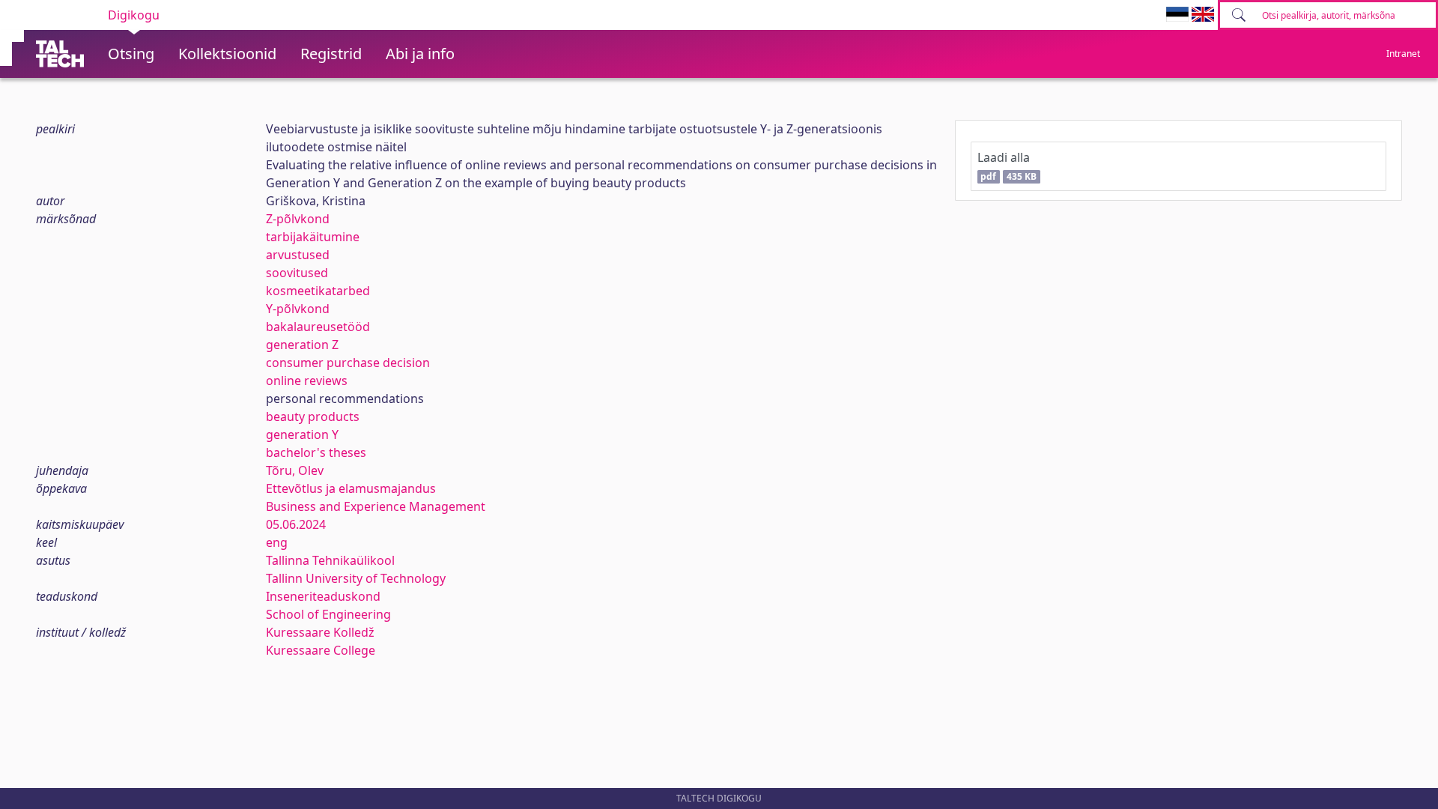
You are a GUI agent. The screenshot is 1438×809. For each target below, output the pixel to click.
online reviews (307, 380)
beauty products (313, 416)
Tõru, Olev (295, 470)
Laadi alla (1007, 166)
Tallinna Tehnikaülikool (330, 560)
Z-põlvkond (298, 218)
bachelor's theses (316, 452)
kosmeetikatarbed (318, 290)
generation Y (302, 434)
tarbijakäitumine (313, 236)
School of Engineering (328, 614)
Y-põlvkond (298, 308)
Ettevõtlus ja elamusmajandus (351, 488)
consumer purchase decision (348, 362)
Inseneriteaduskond (323, 596)
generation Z (302, 344)
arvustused (298, 254)
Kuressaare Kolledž (320, 632)
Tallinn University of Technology (356, 578)
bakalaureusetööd (318, 326)
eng (277, 542)
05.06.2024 (296, 524)
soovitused (297, 272)
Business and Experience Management (375, 506)
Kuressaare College (320, 650)
